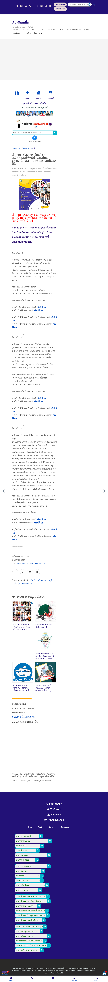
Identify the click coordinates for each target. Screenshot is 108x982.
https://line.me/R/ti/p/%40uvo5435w (31, 563)
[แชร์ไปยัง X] (22, 572)
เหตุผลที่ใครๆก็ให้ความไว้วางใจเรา (77, 29)
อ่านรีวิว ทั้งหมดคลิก (23, 717)
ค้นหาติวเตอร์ (38, 33)
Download (65, 827)
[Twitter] (50, 6)
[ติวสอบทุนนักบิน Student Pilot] (34, 128)
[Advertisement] (54, 59)
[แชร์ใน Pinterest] (30, 572)
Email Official (26, 970)
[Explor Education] (17, 93)
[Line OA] (25, 6)
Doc (30, 827)
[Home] (17, 6)
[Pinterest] (46, 6)
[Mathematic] (27, 93)
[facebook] (37, 6)
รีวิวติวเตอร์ (55, 809)
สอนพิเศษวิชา (17, 33)
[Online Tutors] (50, 93)
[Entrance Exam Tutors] (38, 93)
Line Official (37, 970)
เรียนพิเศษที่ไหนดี (55, 820)
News (51, 827)
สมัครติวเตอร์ (60, 9)
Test (40, 827)
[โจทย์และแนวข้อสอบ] (104, 973)
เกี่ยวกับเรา (55, 814)
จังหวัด (61, 29)
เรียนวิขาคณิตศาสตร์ (38, 580)
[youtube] (21, 6)
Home (14, 148)
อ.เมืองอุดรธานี (25, 148)
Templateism (72, 968)
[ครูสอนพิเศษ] (34, 116)
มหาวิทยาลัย (51, 29)
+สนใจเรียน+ (60, 4)
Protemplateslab (83, 968)
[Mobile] (30, 6)
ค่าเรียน (28, 33)
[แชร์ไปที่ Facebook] (15, 572)
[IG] (41, 6)
